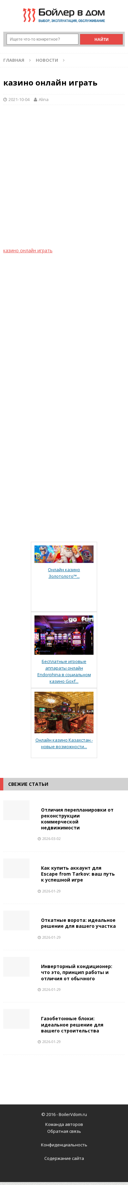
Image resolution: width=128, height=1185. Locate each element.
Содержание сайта (64, 1158)
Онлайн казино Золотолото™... (64, 573)
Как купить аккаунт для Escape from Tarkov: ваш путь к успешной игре (78, 874)
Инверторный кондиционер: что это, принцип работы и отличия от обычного (76, 972)
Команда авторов (64, 1124)
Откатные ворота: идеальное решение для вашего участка (78, 923)
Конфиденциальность (64, 1145)
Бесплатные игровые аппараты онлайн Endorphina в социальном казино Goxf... (64, 671)
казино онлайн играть (28, 250)
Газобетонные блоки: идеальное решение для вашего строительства (72, 1024)
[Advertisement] (64, 179)
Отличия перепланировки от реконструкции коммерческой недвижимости (77, 819)
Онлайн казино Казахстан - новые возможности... (64, 743)
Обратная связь (64, 1131)
